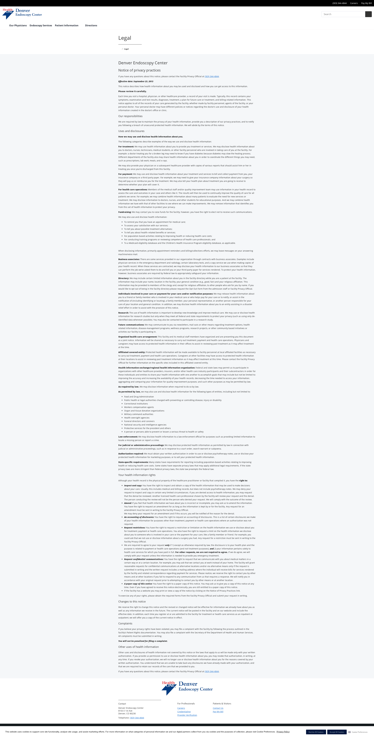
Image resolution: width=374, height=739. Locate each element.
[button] (358, 732)
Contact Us (218, 708)
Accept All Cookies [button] (337, 732)
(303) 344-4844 (339, 3)
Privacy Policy (283, 731)
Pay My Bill (366, 3)
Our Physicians (18, 25)
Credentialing (184, 711)
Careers (354, 3)
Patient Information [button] (67, 25)
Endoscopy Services (41, 25)
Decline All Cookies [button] (316, 732)
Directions (91, 25)
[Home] (4, 26)
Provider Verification (187, 715)
